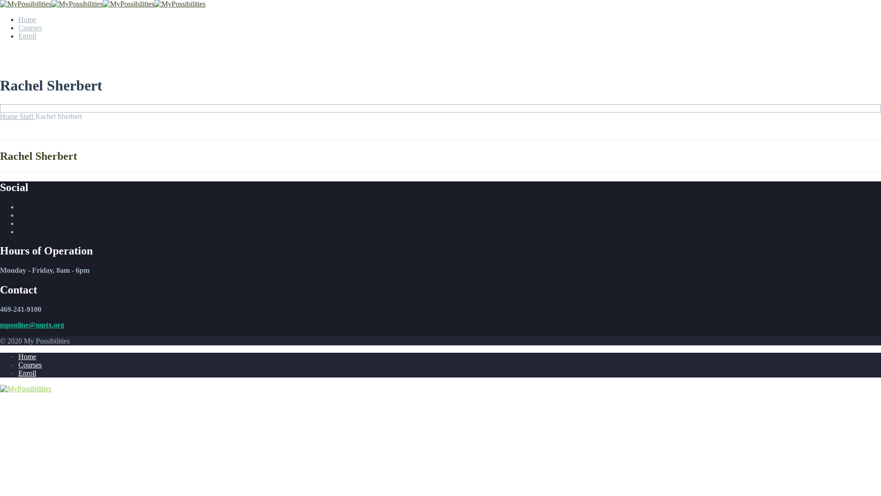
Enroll (27, 36)
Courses (30, 28)
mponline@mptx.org (32, 325)
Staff (27, 116)
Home (27, 19)
